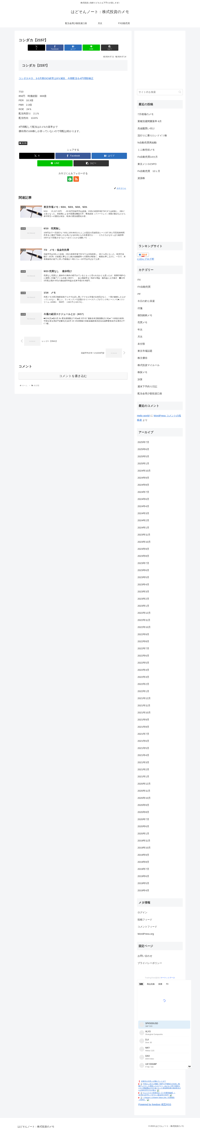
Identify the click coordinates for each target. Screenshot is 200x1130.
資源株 (141, 178)
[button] (109, 48)
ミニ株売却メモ (146, 149)
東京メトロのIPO (147, 164)
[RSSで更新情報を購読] (76, 179)
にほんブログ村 (145, 259)
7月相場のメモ (146, 114)
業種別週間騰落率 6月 (150, 121)
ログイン (142, 912)
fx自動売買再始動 (147, 142)
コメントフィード (147, 926)
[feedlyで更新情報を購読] (70, 179)
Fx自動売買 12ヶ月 (149, 171)
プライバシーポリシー (150, 963)
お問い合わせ (145, 956)
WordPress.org (146, 934)
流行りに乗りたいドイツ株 (152, 135)
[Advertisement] (160, 61)
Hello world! (143, 415)
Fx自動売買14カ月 (148, 156)
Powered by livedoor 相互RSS (154, 1104)
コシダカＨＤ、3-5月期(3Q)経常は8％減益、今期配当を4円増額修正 (56, 78)
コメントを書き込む (73, 376)
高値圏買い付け (146, 128)
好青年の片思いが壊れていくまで (153, 1081)
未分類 (24, 143)
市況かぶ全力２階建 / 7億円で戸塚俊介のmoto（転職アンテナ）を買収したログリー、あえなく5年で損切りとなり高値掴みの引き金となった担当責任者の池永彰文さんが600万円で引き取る (159, 1087)
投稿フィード (145, 919)
